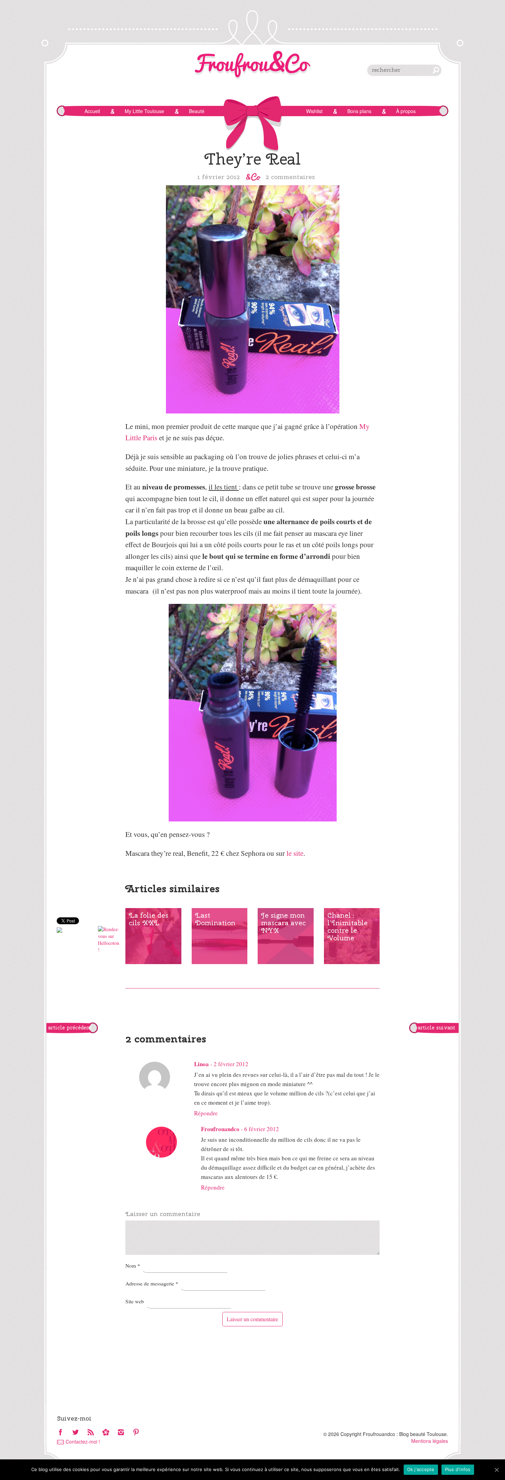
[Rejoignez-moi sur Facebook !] (60, 1433)
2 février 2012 (231, 1064)
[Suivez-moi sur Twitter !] (75, 1433)
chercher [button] (435, 70)
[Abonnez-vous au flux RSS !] (90, 1433)
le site (295, 853)
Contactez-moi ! (83, 1441)
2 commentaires (290, 177)
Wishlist (314, 111)
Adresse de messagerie (151, 1283)
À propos (406, 111)
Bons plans (359, 111)
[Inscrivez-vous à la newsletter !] (105, 1433)
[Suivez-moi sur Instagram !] (120, 1433)
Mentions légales (429, 1440)
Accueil (92, 111)
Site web (134, 1301)
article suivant (436, 1027)
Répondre (206, 1113)
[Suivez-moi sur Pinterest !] (136, 1433)
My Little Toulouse (144, 111)
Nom (132, 1265)
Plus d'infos (458, 1469)
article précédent (69, 1027)
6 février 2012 (261, 1129)
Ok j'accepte (421, 1469)
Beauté (196, 111)
